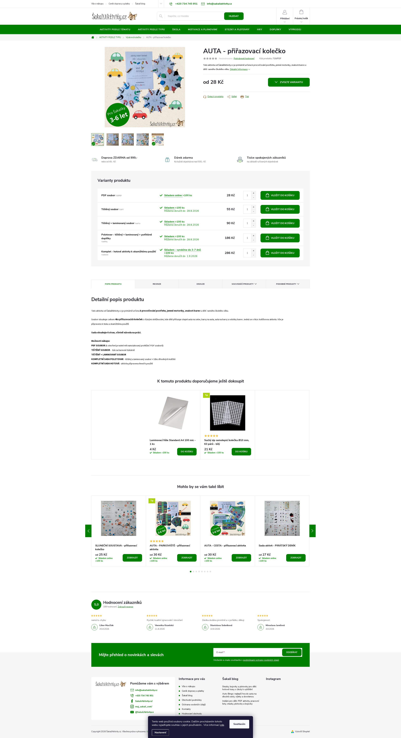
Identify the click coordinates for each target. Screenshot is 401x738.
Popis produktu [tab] (113, 284)
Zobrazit (132, 557)
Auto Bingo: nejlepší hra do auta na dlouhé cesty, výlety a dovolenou (239, 695)
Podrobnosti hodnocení (244, 58)
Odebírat (291, 652)
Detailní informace (238, 69)
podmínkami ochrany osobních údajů (261, 660)
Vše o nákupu (97, 3)
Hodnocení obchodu (192, 713)
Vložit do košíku (282, 195)
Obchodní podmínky (192, 700)
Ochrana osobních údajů (194, 704)
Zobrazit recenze (125, 606)
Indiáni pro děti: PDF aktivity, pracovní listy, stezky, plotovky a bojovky (240, 702)
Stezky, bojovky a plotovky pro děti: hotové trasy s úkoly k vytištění (239, 688)
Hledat (234, 16)
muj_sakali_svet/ (143, 706)
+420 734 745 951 (144, 695)
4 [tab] (199, 571)
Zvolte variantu (291, 82)
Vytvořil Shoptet (302, 731)
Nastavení (160, 732)
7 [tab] (207, 571)
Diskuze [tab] (201, 284)
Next (312, 531)
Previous (88, 531)
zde (222, 725)
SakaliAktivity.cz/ (144, 701)
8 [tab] (210, 571)
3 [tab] (196, 571)
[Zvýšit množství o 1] (253, 193)
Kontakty (186, 709)
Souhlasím (239, 724)
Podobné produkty (286, 284)
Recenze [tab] (157, 284)
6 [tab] (205, 571)
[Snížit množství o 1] (253, 197)
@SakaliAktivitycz (144, 712)
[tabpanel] (173, 424)
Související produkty (242, 284)
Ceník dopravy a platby (119, 3)
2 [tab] (193, 571)
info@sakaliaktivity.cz (146, 690)
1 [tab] (190, 571)
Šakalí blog (140, 3)
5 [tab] (202, 571)
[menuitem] (115, 29)
